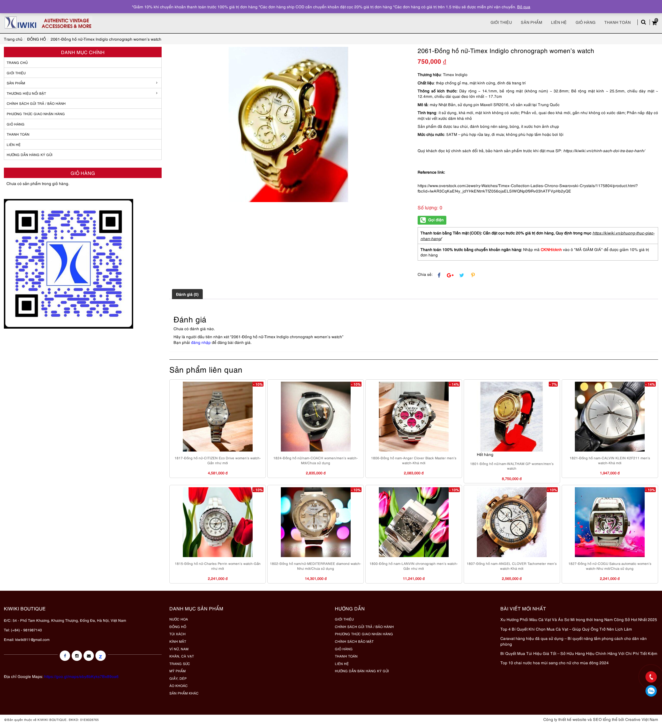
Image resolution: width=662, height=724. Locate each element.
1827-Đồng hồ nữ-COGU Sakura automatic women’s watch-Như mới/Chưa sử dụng (609, 566)
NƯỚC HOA (178, 619)
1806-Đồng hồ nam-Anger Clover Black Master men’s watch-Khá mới (413, 460)
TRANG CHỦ (17, 62)
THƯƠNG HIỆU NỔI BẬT (26, 93)
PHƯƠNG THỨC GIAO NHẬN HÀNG (364, 633)
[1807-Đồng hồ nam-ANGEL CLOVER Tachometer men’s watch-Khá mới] (512, 522)
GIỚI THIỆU (16, 72)
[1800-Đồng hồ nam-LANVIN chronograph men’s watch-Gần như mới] (414, 522)
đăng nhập (201, 342)
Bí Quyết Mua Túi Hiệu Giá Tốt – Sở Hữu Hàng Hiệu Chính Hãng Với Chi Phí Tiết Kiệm (578, 653)
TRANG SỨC (179, 663)
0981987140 (651, 691)
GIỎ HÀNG (16, 124)
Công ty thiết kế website (564, 719)
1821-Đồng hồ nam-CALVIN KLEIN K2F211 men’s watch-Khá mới (610, 460)
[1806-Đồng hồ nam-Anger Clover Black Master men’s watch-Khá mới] (414, 417)
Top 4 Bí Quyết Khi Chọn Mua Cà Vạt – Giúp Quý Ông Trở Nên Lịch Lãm (566, 628)
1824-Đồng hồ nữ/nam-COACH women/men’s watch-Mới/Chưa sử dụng (315, 460)
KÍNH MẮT (177, 641)
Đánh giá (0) (187, 294)
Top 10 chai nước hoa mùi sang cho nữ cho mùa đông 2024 (554, 662)
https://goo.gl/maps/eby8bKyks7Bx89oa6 (81, 676)
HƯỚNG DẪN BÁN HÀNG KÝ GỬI (362, 670)
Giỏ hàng (586, 22)
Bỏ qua (523, 6)
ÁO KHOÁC (178, 685)
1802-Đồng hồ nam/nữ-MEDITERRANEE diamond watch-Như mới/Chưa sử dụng (315, 566)
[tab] (187, 294)
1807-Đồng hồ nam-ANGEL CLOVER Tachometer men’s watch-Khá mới (512, 566)
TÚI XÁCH (177, 633)
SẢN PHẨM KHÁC (184, 693)
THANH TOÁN (18, 134)
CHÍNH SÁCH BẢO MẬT (354, 641)
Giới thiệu (501, 22)
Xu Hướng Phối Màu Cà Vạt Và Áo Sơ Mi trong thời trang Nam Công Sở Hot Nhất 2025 (578, 619)
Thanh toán (617, 22)
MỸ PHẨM (177, 670)
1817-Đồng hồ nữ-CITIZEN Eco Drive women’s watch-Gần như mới (218, 460)
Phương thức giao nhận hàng (36, 113)
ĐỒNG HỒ (177, 626)
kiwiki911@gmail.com (32, 639)
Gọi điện (436, 219)
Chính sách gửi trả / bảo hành (36, 103)
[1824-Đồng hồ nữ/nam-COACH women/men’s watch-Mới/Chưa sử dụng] (316, 417)
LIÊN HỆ (14, 144)
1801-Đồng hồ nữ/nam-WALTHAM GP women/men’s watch (512, 466)
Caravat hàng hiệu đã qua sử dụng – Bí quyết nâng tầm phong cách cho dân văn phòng (573, 641)
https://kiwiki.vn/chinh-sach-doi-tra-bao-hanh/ (604, 150)
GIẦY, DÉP (178, 678)
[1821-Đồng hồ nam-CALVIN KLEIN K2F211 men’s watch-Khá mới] (610, 417)
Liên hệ (559, 22)
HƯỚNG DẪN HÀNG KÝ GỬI (29, 154)
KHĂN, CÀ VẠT (181, 656)
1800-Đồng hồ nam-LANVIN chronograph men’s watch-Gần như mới (414, 566)
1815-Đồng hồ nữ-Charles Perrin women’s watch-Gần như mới (218, 566)
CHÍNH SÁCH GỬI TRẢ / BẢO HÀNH (364, 626)
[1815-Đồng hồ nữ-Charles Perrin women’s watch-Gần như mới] (218, 522)
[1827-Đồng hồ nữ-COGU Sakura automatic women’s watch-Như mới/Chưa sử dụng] (610, 522)
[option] (289, 124)
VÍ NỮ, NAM (179, 648)
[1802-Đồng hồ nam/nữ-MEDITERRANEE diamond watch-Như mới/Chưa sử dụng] (316, 522)
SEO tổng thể (605, 719)
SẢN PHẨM (531, 22)
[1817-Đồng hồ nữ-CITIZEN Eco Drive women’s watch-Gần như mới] (218, 417)
